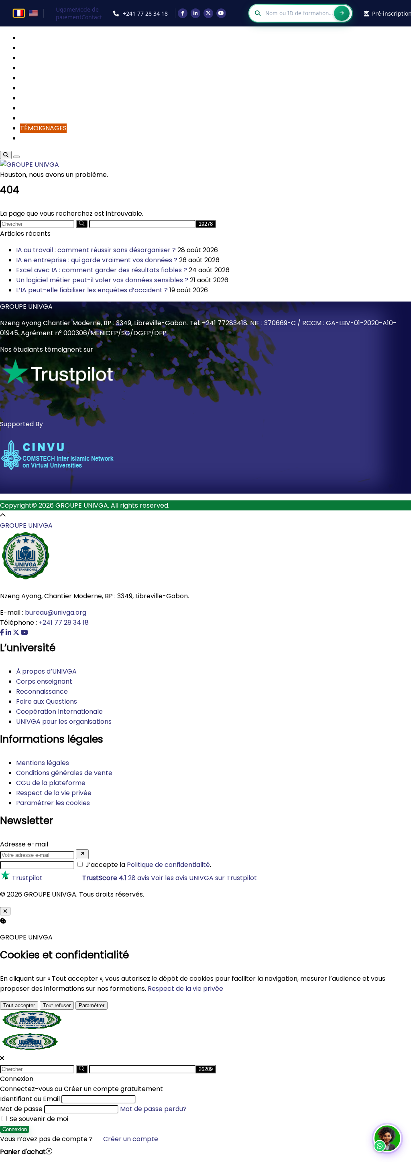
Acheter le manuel (190, 609)
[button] (387, 1138)
